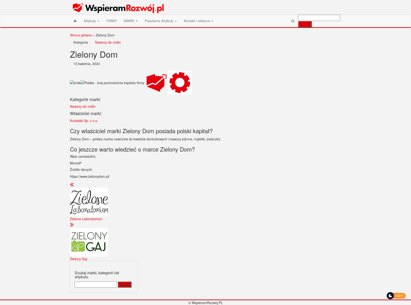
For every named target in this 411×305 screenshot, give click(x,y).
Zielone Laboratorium (86, 218)
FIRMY (111, 20)
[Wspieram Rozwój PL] (75, 21)
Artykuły (90, 20)
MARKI (129, 20)
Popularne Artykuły (159, 20)
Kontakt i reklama (197, 20)
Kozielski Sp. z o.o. (84, 120)
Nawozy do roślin (108, 42)
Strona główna (81, 35)
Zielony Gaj (78, 258)
